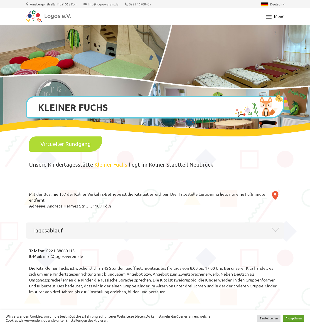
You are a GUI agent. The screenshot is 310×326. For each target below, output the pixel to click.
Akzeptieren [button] (293, 318)
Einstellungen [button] (269, 318)
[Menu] (268, 16)
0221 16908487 (140, 4)
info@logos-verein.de (103, 4)
